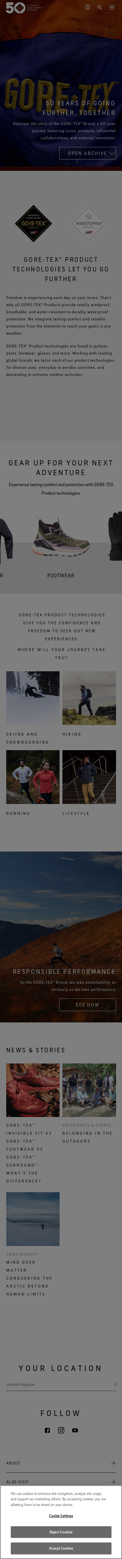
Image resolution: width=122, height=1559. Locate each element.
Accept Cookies (61, 1548)
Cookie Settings (61, 1515)
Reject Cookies (61, 1532)
